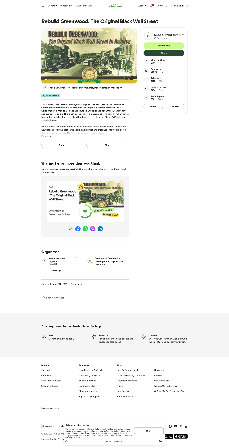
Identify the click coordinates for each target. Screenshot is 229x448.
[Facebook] (78, 229)
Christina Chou (158, 60)
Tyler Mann (156, 78)
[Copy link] (70, 229)
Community (76, 284)
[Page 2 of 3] (48, 79)
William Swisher (158, 87)
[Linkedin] (100, 229)
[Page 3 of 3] (50, 79)
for (85, 88)
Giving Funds (83, 5)
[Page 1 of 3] (46, 79)
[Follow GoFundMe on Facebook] (170, 426)
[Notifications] (151, 5)
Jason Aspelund (158, 96)
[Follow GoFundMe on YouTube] (175, 426)
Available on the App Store (181, 436)
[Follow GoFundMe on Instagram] (186, 426)
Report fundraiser (55, 298)
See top (176, 106)
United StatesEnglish (55, 426)
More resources (49, 408)
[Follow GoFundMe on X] (180, 426)
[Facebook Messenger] (92, 229)
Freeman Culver (57, 258)
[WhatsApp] (85, 229)
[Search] (43, 5)
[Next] (132, 78)
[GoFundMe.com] (115, 5)
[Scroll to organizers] (45, 87)
